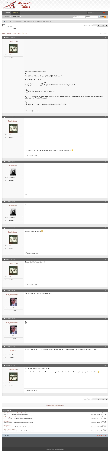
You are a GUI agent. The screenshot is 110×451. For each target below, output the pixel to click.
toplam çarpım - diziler (10, 429)
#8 (105, 318)
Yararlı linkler (16, 16)
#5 (105, 228)
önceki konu (50, 405)
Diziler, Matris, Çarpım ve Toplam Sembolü (15, 413)
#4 (105, 201)
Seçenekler (103, 33)
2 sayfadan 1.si (88, 25)
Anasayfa (7, 13)
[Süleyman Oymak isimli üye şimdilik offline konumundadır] (13, 305)
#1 (105, 37)
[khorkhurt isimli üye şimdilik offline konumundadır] (13, 175)
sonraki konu (59, 405)
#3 (105, 161)
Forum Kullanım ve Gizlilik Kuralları (55, 449)
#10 (105, 365)
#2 (105, 117)
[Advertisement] (66, 54)
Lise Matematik (28, 21)
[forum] (4, 21)
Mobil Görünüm (101, 435)
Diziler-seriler (7, 421)
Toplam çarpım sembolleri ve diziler (13, 417)
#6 (105, 259)
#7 (105, 290)
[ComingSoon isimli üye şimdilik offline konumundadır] (13, 52)
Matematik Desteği (17, 21)
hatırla (102, 16)
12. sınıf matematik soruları (42, 21)
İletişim (7, 435)
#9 (105, 346)
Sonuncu (102, 25)
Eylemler (7, 16)
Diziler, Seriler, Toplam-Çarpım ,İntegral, (15, 33)
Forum (15, 13)
